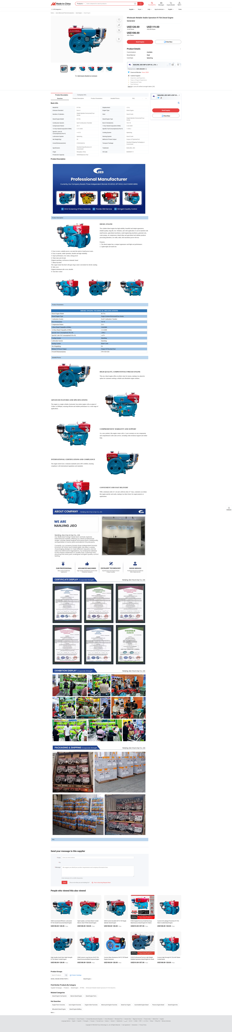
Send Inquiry (140, 42)
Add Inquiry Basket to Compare (87, 76)
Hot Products (71, 1019)
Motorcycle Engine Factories (109, 1005)
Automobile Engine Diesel (141, 1005)
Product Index (147, 1019)
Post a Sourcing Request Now (101, 882)
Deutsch (113, 1021)
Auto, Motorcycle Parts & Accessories (65, 13)
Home (52, 13)
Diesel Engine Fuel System (59, 996)
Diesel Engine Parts (91, 996)
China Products (80, 1019)
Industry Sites (127, 1019)
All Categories (57, 9)
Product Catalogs (76, 975)
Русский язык (99, 1021)
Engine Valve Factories (91, 1005)
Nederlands (119, 1021)
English (73, 1021)
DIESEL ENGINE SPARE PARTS (59, 979)
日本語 (135, 1021)
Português (85, 1021)
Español (79, 1021)
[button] (142, 98)
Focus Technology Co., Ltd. (104, 1025)
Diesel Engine (87, 13)
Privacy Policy (142, 1025)
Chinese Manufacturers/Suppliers (94, 1019)
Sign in (179, 5)
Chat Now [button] (169, 42)
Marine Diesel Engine (76, 996)
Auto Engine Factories (75, 1005)
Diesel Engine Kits (173, 1005)
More (52, 1012)
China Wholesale (108, 1019)
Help (149, 9)
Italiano (107, 1021)
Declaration (135, 1025)
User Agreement (126, 1025)
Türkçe (151, 1021)
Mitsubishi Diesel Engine (59, 1009)
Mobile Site (155, 1019)
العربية (125, 1021)
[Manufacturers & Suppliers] (61, 4)
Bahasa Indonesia (166, 1021)
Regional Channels (137, 1019)
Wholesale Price (118, 1019)
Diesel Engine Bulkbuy (75, 1009)
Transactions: (137, 69)
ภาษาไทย (145, 1021)
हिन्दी (140, 1021)
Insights (162, 1019)
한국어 (130, 1021)
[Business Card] (178, 103)
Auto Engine (79, 13)
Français (92, 1021)
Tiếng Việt (157, 1021)
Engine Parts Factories (58, 1005)
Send (64, 882)
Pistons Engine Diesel (158, 1005)
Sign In (130, 86)
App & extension (159, 9)
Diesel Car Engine (126, 1005)
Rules (180, 9)
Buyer (139, 9)
